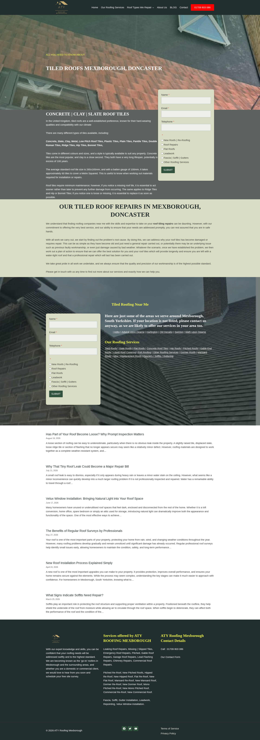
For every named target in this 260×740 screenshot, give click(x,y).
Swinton (179, 332)
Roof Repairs (171, 144)
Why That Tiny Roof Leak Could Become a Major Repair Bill (87, 466)
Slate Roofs (125, 348)
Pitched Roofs (190, 348)
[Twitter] (130, 728)
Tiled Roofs (111, 348)
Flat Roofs (169, 149)
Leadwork (169, 153)
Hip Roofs (175, 348)
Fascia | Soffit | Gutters (176, 157)
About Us (162, 7)
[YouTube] (135, 728)
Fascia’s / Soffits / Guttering (158, 356)
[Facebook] (124, 728)
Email (165, 108)
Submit (168, 170)
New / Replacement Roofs (127, 356)
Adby (117, 332)
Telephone (167, 121)
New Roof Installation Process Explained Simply (79, 563)
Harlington (152, 332)
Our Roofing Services (112, 7)
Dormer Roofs (188, 352)
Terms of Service (170, 728)
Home (95, 7)
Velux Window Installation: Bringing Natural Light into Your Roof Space (94, 498)
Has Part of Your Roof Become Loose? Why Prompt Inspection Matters (95, 434)
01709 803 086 (202, 7)
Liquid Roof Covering (124, 352)
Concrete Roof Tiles (157, 348)
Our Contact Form (170, 657)
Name (165, 94)
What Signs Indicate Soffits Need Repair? (74, 595)
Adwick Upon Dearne (133, 332)
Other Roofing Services (176, 162)
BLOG (173, 7)
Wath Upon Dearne (195, 332)
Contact (184, 7)
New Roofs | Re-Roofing (177, 140)
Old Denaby (166, 332)
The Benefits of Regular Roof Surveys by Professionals (84, 531)
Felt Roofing (144, 352)
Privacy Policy (168, 733)
